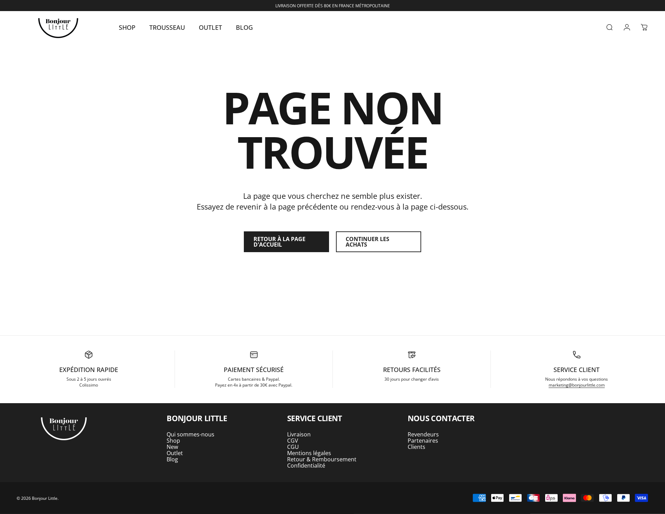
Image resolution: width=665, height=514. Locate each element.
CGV (292, 440)
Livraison (299, 434)
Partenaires (423, 440)
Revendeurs (423, 434)
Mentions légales (309, 453)
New (172, 447)
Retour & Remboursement (321, 459)
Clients (416, 447)
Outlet (175, 453)
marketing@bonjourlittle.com (577, 385)
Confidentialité (306, 465)
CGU (293, 447)
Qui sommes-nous (190, 434)
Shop (173, 440)
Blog (172, 459)
